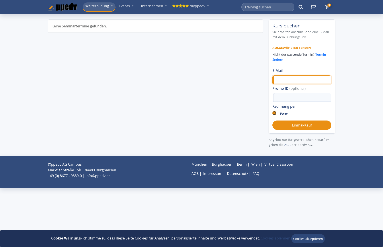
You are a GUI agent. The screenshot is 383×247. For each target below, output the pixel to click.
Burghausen (222, 164)
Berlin (242, 164)
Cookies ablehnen (275, 238)
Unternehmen (151, 6)
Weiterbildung (97, 6)
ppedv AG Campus (66, 164)
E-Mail (277, 70)
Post (284, 113)
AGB (287, 145)
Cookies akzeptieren (308, 239)
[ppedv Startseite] (62, 7)
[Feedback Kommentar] (313, 7)
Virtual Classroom (279, 164)
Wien (255, 164)
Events (124, 6)
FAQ (256, 173)
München (199, 164)
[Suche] (300, 7)
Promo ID (289, 88)
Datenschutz (237, 173)
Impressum (212, 173)
